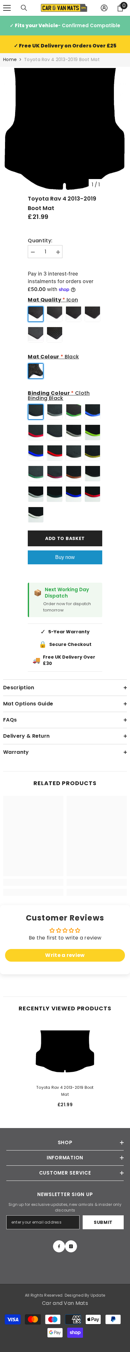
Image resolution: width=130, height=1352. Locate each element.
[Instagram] (71, 1246)
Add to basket (65, 538)
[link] (33, 882)
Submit (103, 1222)
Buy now (65, 557)
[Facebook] (59, 1246)
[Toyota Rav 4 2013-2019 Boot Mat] (65, 1051)
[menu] (7, 8)
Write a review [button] (65, 955)
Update (98, 1295)
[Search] (24, 8)
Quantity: (40, 241)
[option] (65, 129)
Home (10, 59)
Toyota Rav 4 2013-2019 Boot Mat (64, 1091)
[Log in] (104, 8)
